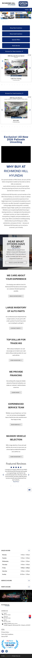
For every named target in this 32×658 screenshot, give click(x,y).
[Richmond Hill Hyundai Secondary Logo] (23, 4)
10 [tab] (26, 22)
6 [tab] (16, 22)
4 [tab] (11, 22)
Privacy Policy (5, 632)
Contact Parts (15, 328)
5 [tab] (13, 22)
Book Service (15, 424)
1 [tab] (3, 22)
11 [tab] (29, 22)
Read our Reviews (15, 296)
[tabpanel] (16, 15)
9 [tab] (23, 22)
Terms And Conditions (7, 634)
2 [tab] (6, 22)
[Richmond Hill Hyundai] (8, 4)
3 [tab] (8, 22)
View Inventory (15, 360)
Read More (16, 481)
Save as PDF (4, 636)
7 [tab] (18, 22)
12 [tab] (30, 85)
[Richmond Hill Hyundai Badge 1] (9, 644)
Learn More (15, 392)
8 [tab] (21, 22)
